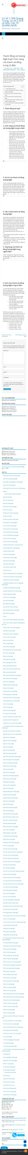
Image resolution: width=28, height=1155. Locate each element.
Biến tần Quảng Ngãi (8, 503)
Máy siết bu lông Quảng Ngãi (10, 807)
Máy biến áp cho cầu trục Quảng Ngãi (12, 734)
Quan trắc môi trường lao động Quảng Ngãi (13, 871)
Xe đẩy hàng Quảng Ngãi (9, 1070)
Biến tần (5, 491)
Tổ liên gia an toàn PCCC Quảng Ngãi (12, 1033)
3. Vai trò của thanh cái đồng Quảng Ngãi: (13, 94)
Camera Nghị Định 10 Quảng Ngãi (11, 548)
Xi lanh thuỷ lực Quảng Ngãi (9, 1094)
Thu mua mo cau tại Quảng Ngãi (11, 1024)
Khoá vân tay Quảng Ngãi (9, 710)
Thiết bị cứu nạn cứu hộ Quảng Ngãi (12, 962)
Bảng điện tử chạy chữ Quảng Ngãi (11, 475)
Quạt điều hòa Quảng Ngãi (9, 874)
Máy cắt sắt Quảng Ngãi (9, 750)
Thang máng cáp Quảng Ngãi (10, 925)
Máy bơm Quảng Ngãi (8, 743)
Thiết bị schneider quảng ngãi (10, 1003)
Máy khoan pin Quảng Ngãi (9, 778)
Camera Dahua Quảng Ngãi (9, 525)
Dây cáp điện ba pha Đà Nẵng (10, 607)
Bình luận (6, 350)
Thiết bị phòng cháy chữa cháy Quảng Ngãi (13, 993)
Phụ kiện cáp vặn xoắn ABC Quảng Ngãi (12, 852)
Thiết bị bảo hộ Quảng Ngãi (9, 949)
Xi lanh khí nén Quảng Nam (9, 1088)
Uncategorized (6, 1054)
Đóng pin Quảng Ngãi (8, 688)
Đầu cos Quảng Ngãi (8, 643)
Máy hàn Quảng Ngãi (8, 769)
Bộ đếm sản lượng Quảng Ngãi (10, 513)
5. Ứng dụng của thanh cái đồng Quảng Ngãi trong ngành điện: (14, 100)
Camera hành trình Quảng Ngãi (10, 532)
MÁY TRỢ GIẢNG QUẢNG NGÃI (10, 817)
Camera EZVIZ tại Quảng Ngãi (10, 529)
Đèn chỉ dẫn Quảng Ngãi (9, 646)
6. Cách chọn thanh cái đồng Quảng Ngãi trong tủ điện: (14, 103)
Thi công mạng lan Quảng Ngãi (10, 942)
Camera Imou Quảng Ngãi (9, 538)
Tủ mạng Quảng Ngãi (8, 1043)
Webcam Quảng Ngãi (8, 1063)
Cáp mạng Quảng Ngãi (8, 564)
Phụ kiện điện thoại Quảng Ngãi (10, 858)
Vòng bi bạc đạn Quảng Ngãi (10, 1060)
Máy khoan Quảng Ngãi (8, 782)
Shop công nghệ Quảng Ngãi (10, 890)
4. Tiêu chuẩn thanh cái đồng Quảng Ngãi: (13, 97)
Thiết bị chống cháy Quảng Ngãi (11, 955)
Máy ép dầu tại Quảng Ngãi (9, 766)
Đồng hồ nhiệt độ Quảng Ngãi (10, 685)
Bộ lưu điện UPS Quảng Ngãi (10, 522)
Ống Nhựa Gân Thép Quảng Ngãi (11, 842)
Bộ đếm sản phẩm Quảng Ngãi (10, 519)
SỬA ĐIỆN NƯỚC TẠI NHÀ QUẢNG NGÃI (13, 906)
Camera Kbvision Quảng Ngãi (10, 541)
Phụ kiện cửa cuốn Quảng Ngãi (10, 855)
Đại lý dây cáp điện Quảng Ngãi (10, 634)
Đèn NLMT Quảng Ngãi (8, 653)
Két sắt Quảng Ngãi (8, 707)
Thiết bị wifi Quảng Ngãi (9, 1009)
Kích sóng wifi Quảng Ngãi (9, 713)
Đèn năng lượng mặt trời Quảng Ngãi (12, 650)
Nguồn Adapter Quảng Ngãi (9, 833)
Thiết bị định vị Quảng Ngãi (9, 977)
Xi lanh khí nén (6, 1075)
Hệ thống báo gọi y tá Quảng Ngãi (11, 700)
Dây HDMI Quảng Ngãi (8, 613)
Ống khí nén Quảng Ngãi (9, 839)
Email (5, 372)
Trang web (6, 377)
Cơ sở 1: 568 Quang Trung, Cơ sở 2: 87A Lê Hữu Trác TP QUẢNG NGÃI (12, 22)
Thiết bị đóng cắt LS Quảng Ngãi (11, 981)
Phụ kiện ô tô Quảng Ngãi (9, 864)
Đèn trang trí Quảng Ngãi (9, 659)
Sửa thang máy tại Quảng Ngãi (10, 912)
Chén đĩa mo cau (7, 570)
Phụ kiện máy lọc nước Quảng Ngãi (11, 861)
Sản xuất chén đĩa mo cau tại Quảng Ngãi (13, 884)
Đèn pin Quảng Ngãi (8, 656)
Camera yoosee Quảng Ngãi (10, 557)
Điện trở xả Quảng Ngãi (8, 681)
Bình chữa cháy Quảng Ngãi (10, 506)
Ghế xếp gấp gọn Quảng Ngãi (10, 694)
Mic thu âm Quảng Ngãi (9, 829)
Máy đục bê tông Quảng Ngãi (10, 763)
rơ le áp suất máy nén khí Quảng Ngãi (12, 880)
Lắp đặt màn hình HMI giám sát (10, 720)
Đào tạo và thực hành (8, 640)
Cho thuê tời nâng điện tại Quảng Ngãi (12, 576)
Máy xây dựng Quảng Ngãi (9, 823)
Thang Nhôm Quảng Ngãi (9, 931)
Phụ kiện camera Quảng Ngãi (10, 849)
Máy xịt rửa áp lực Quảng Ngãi (10, 826)
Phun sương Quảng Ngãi (9, 868)
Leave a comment (21, 69)
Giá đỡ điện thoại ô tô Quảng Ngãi (11, 697)
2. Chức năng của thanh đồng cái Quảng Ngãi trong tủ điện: (14, 91)
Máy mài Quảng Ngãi (8, 788)
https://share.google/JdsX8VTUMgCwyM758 (12, 1145)
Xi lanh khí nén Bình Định (10, 1072)
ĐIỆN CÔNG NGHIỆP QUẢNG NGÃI (11, 669)
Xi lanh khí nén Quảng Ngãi (9, 1091)
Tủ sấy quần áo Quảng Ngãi (10, 1046)
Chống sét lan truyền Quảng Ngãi (11, 580)
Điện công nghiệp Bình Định (9, 662)
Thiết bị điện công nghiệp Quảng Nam (12, 965)
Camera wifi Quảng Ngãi (9, 554)
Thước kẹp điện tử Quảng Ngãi (10, 1030)
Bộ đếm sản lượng (7, 509)
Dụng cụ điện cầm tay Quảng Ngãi (11, 627)
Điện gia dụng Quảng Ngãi (9, 672)
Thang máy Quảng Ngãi (9, 928)
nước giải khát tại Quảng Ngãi (10, 836)
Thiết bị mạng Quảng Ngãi (9, 987)
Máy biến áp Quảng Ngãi (9, 737)
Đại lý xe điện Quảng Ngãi (9, 637)
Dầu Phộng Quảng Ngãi (8, 603)
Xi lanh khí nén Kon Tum (9, 1085)
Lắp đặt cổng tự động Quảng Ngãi (12, 494)
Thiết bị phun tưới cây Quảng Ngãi (11, 1000)
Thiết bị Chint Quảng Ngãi (9, 952)
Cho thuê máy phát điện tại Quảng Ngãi (12, 573)
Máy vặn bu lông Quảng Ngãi (10, 820)
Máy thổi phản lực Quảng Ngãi (10, 813)
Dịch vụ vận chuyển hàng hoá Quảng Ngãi (13, 619)
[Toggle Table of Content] (21, 86)
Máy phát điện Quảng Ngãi (9, 794)
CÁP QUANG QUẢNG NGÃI (9, 567)
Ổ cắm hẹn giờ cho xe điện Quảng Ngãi (11, 466)
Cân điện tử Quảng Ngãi (9, 560)
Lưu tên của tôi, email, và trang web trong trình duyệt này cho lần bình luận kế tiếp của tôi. (13, 384)
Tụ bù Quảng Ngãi (7, 1036)
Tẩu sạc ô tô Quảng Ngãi (9, 919)
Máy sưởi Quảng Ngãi (8, 810)
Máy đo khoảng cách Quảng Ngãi (11, 759)
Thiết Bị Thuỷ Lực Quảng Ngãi (10, 1006)
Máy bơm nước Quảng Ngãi (10, 740)
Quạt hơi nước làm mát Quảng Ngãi (11, 877)
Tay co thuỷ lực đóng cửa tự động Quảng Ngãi (14, 922)
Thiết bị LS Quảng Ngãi (8, 984)
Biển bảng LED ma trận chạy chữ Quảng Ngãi (14, 488)
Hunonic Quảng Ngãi (8, 704)
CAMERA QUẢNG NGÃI (8, 551)
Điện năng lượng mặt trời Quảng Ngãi (12, 675)
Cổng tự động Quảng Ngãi (9, 594)
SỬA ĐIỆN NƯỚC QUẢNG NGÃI (10, 903)
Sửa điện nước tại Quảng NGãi (10, 909)
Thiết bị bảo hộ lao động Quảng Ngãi (12, 946)
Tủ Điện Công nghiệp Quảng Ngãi (11, 1040)
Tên (4, 367)
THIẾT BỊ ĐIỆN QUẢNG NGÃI (10, 974)
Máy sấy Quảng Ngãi (8, 804)
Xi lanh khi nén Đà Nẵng (8, 1082)
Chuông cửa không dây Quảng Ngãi (11, 587)
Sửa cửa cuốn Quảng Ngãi (9, 896)
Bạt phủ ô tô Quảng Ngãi (9, 485)
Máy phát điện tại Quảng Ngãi (10, 798)
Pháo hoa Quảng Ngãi (8, 845)
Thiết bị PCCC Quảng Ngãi (9, 990)
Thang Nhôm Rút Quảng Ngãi (10, 934)
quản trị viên (16, 68)
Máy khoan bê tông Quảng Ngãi (11, 775)
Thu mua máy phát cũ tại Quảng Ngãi (12, 1020)
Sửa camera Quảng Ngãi (9, 893)
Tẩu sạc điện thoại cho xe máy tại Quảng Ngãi (14, 915)
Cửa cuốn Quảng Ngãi (8, 600)
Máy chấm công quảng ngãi (9, 753)
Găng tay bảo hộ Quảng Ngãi (10, 691)
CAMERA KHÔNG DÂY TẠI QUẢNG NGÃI (13, 545)
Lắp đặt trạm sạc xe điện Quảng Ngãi (12, 723)
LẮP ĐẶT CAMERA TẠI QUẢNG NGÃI (12, 716)
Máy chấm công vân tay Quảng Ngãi (12, 756)
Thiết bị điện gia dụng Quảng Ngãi (11, 968)
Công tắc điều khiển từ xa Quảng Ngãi (12, 591)
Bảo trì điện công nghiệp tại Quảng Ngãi (12, 482)
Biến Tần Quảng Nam (8, 500)
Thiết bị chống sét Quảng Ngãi (10, 958)
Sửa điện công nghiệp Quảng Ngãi (11, 899)
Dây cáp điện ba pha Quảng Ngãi (11, 610)
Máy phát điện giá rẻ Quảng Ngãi (11, 791)
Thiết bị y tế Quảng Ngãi (9, 1012)
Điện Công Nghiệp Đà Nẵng (9, 665)
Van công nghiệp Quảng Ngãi (10, 1057)
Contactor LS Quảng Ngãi (9, 597)
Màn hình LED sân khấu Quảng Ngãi (12, 731)
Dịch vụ (5, 616)
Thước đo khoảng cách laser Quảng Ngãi (13, 1027)
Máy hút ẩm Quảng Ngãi (9, 772)
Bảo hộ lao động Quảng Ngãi (10, 478)
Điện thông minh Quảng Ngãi (10, 678)
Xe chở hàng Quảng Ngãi (9, 1067)
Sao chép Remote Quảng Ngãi (10, 887)
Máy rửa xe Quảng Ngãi (9, 801)
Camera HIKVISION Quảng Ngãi (10, 535)
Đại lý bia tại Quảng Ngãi (9, 630)
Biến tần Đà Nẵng (7, 497)
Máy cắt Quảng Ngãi (8, 747)
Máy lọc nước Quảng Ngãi (9, 785)
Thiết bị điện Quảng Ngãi (9, 971)
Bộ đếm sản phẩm (7, 516)
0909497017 (21, 1135)
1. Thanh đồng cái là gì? (10, 88)
